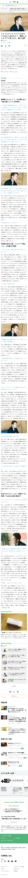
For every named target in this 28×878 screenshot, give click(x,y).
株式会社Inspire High (13, 762)
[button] (1, 795)
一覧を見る (14, 686)
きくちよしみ (14, 71)
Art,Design (7, 847)
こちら (10, 11)
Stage (20, 847)
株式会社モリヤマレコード (14, 743)
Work (9, 849)
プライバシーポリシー (5, 871)
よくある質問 (17, 838)
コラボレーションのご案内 (19, 866)
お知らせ (2, 868)
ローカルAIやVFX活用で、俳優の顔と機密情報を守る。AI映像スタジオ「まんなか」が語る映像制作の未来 (17, 719)
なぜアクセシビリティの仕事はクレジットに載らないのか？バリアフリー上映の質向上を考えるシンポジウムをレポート (17, 731)
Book (24, 847)
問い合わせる (14, 822)
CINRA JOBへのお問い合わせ (7, 841)
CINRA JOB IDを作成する (13, 805)
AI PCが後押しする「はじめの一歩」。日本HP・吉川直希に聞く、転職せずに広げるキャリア (17, 710)
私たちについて (4, 866)
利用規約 (15, 871)
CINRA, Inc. (6, 855)
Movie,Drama (14, 847)
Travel (13, 849)
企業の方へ (3, 838)
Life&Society (4, 849)
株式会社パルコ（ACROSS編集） (16, 752)
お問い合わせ (16, 868)
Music (2, 847)
